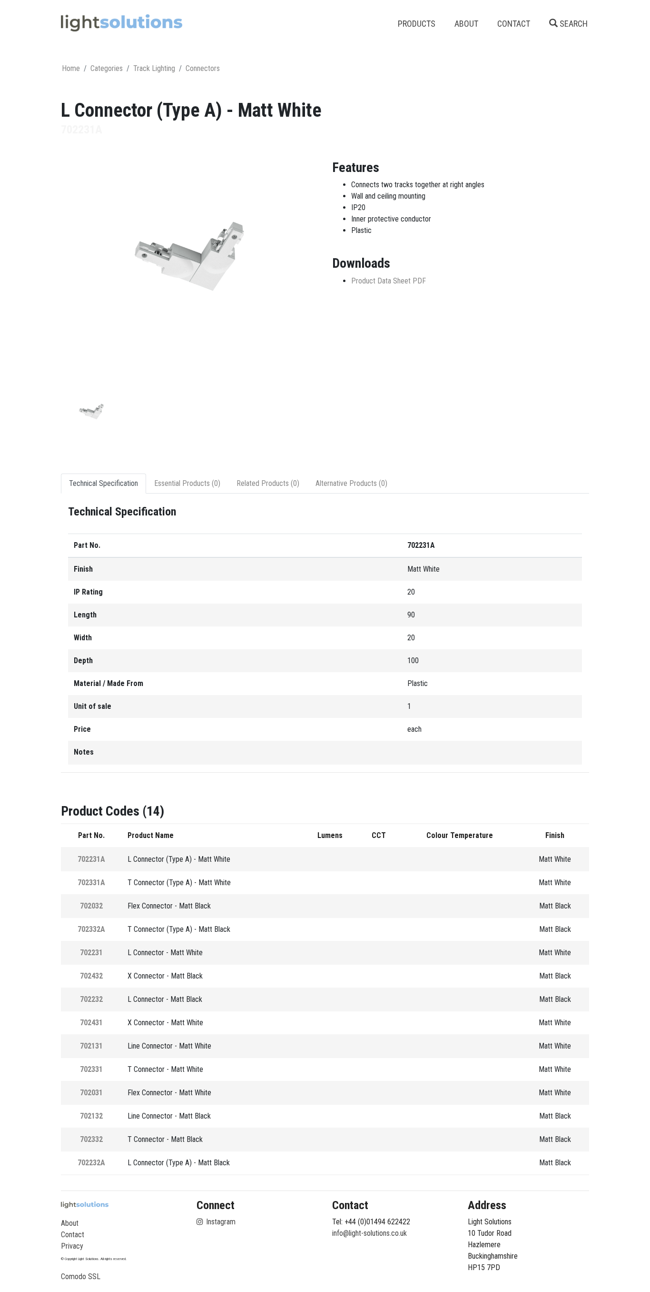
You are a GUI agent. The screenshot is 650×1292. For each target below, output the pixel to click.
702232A (91, 1162)
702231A (91, 859)
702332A (91, 929)
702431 (91, 1022)
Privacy (72, 1246)
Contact (72, 1234)
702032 (91, 905)
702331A (91, 882)
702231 (91, 952)
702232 (91, 999)
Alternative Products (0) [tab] (351, 483)
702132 (91, 1115)
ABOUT (466, 24)
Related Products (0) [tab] (267, 483)
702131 (91, 1045)
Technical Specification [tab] (103, 483)
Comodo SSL (80, 1276)
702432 (91, 975)
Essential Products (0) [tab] (187, 483)
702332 (91, 1139)
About (70, 1223)
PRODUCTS (416, 24)
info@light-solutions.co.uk (369, 1233)
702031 (91, 1092)
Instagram (220, 1221)
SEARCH (573, 24)
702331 (91, 1069)
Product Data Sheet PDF (388, 280)
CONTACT (513, 24)
